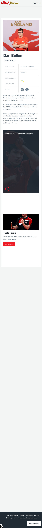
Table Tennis (9, 244)
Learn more (33, 518)
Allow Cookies (34, 524)
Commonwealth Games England (9, 3)
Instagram (22, 89)
